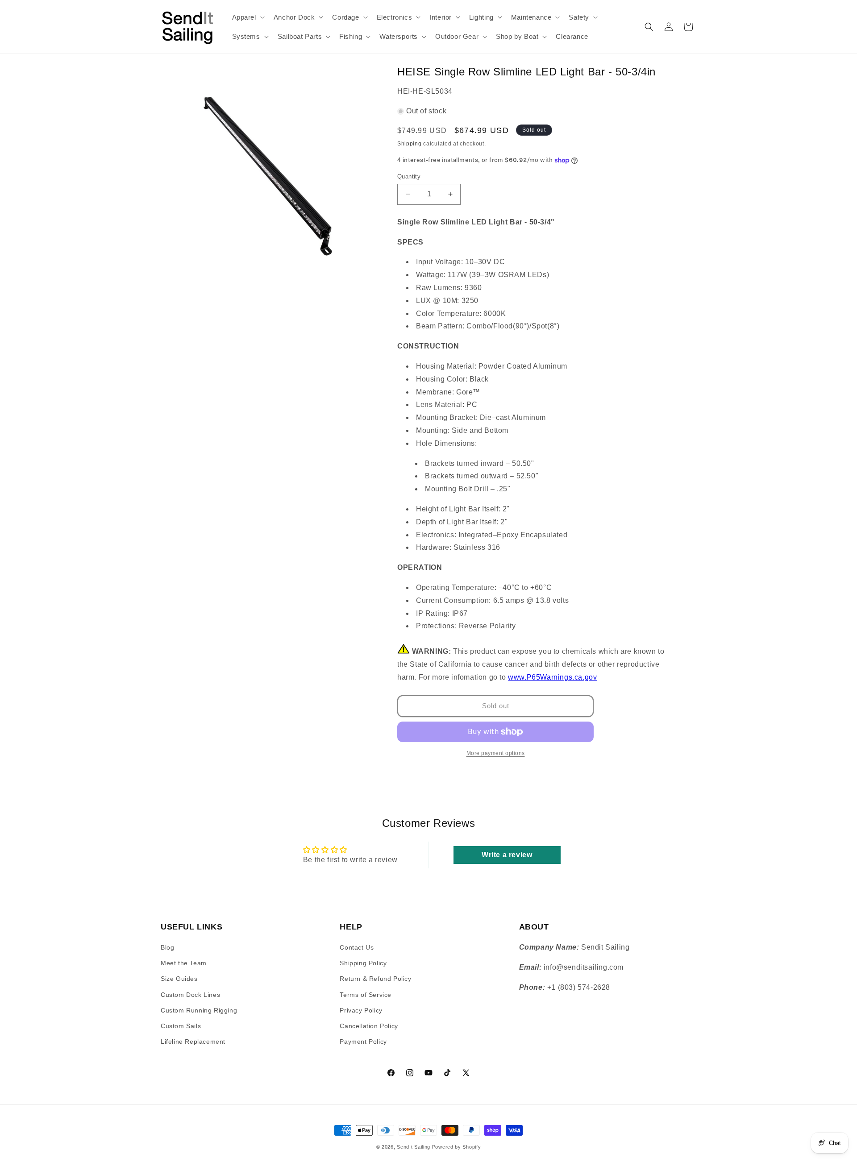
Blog (167, 947)
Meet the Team (184, 963)
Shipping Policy (363, 963)
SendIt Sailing (413, 1147)
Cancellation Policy (369, 1025)
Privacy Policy (361, 1010)
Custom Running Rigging (199, 1010)
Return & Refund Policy (375, 979)
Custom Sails (181, 1025)
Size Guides (179, 979)
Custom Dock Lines (190, 994)
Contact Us (357, 947)
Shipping (409, 144)
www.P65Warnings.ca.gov (552, 677)
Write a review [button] (507, 855)
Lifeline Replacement (193, 1041)
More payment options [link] (495, 753)
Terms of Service (365, 994)
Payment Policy (363, 1041)
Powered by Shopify (456, 1147)
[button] (247, 17)
